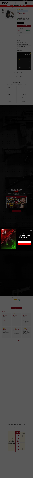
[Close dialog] (30, 230)
